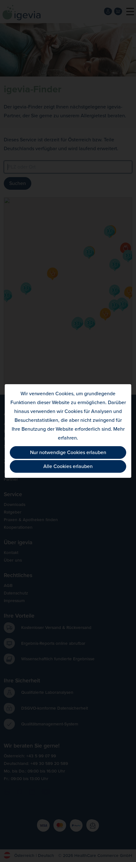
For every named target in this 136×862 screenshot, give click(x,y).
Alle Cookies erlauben (68, 466)
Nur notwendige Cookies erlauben (68, 452)
